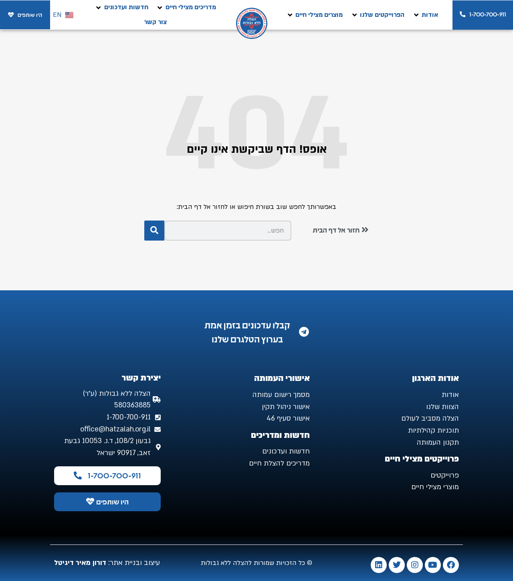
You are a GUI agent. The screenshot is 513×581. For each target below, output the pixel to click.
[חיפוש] (154, 231)
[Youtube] (433, 565)
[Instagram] (415, 565)
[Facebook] (451, 565)
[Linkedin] (379, 565)
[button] (425, 15)
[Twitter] (397, 565)
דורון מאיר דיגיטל (80, 562)
